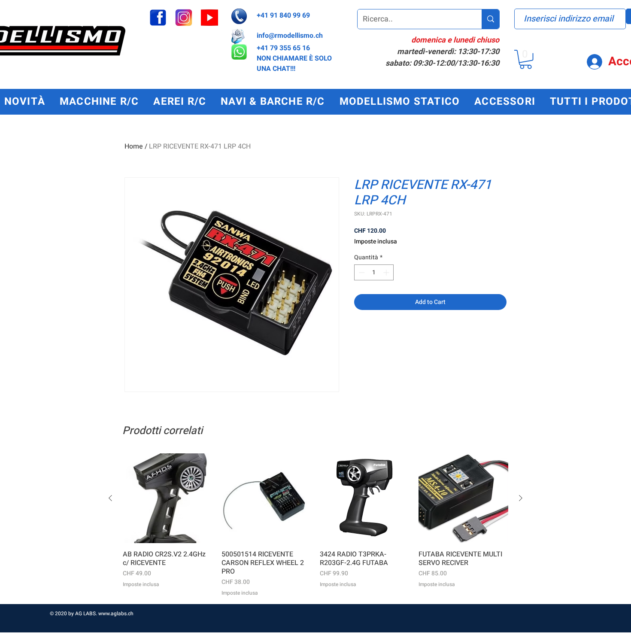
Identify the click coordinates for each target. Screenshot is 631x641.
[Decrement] (360, 272)
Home (133, 146)
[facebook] (158, 17)
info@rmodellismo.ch (290, 35)
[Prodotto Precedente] (110, 498)
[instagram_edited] (183, 17)
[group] (315, 525)
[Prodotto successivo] (521, 498)
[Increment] (387, 272)
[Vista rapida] (168, 498)
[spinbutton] (374, 272)
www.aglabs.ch (115, 613)
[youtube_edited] (209, 17)
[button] (525, 59)
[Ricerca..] (490, 19)
